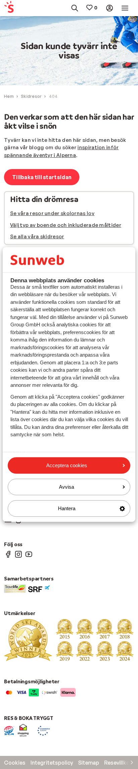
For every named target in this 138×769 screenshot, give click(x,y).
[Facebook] (8, 554)
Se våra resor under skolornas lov (52, 213)
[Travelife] (15, 588)
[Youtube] (29, 554)
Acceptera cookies (66, 465)
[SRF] (39, 588)
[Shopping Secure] (23, 730)
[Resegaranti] (9, 730)
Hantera (66, 508)
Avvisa (66, 487)
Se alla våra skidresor (37, 236)
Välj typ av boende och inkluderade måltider (65, 225)
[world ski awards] (69, 639)
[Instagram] (18, 554)
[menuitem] (12, 8)
